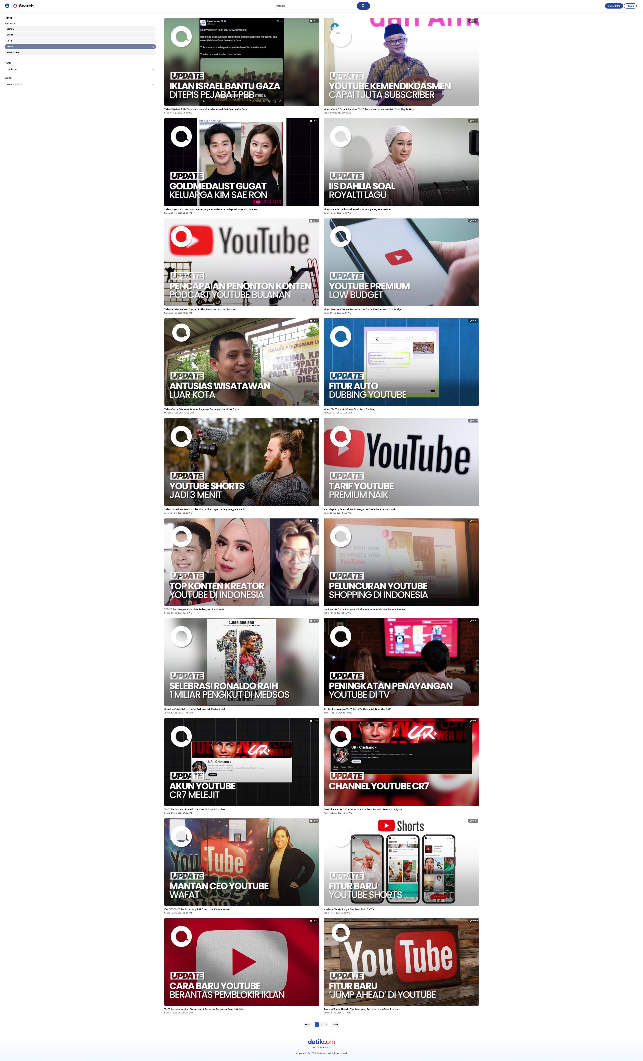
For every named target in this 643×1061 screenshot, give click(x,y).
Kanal (8, 62)
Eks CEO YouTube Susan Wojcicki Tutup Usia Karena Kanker (197, 909)
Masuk (630, 6)
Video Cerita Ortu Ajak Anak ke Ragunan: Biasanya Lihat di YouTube (201, 409)
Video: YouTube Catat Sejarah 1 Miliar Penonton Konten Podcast (200, 309)
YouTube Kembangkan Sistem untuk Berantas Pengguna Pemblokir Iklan (204, 1009)
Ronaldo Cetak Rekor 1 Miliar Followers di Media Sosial (194, 709)
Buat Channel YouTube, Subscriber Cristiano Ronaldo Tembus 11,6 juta (363, 809)
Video (10, 46)
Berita (10, 34)
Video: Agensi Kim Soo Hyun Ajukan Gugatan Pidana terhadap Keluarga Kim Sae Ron (211, 209)
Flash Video (13, 52)
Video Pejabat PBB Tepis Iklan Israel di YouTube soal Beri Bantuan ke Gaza (205, 109)
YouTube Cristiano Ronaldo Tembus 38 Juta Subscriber (194, 809)
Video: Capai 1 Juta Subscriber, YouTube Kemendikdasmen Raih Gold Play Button (369, 109)
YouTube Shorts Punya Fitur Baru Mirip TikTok (349, 909)
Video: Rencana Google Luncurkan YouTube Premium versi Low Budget (363, 309)
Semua (10, 29)
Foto (9, 41)
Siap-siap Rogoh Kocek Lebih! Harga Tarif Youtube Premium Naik (359, 509)
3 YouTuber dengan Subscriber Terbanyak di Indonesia (194, 609)
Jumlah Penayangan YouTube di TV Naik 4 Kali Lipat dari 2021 (357, 709)
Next (335, 1024)
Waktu (8, 78)
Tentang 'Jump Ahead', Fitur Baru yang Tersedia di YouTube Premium (362, 1009)
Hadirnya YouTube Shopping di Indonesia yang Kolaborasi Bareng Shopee (364, 609)
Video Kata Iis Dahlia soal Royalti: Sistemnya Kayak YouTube (357, 209)
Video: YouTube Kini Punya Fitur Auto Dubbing (349, 409)
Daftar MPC (614, 6)
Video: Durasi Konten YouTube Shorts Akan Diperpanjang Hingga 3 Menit (204, 509)
